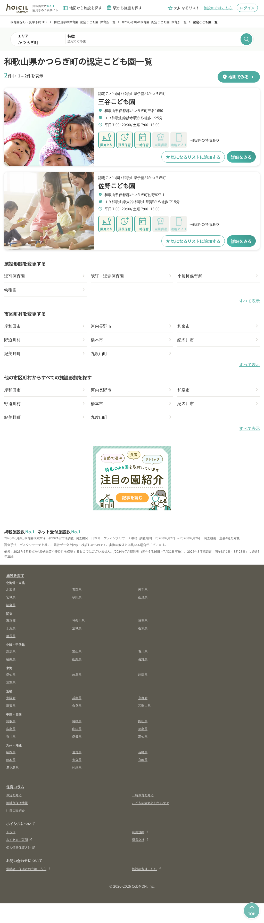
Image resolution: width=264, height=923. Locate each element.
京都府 (142, 697)
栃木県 (142, 628)
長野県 (142, 659)
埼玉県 (142, 620)
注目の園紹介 (15, 810)
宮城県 (10, 597)
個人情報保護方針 (18, 847)
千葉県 (10, 628)
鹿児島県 (12, 767)
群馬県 (10, 635)
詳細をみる (241, 157)
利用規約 (138, 832)
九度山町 (99, 353)
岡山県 (142, 721)
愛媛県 (76, 736)
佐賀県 (76, 752)
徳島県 (142, 728)
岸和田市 (12, 326)
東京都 (10, 620)
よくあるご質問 (17, 839)
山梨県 (76, 659)
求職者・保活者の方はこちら (26, 868)
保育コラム (15, 786)
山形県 (142, 597)
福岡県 (10, 752)
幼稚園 (10, 289)
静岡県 (142, 674)
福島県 (10, 605)
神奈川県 (78, 620)
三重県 (10, 682)
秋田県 (76, 597)
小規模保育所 (189, 276)
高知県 (142, 736)
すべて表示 (249, 301)
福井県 (10, 659)
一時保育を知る (143, 795)
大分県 (76, 759)
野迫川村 (12, 339)
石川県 (142, 651)
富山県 (76, 651)
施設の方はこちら (218, 7)
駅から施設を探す (124, 8)
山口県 (76, 728)
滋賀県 (10, 705)
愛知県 (10, 674)
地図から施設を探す (82, 8)
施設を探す (15, 575)
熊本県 (10, 759)
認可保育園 (14, 276)
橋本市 (97, 339)
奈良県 (76, 705)
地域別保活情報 (17, 802)
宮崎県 (142, 759)
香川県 (10, 736)
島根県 (76, 721)
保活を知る (14, 795)
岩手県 (142, 589)
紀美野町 (12, 353)
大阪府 (10, 697)
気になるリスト (183, 8)
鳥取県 (10, 721)
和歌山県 (144, 705)
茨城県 (76, 628)
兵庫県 (76, 697)
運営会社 (138, 839)
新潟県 (10, 651)
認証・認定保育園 (107, 276)
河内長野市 (101, 326)
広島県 (10, 728)
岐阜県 (76, 674)
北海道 (10, 589)
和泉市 (183, 326)
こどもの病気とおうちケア (150, 802)
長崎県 (142, 752)
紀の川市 (185, 339)
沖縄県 (76, 767)
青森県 (76, 589)
